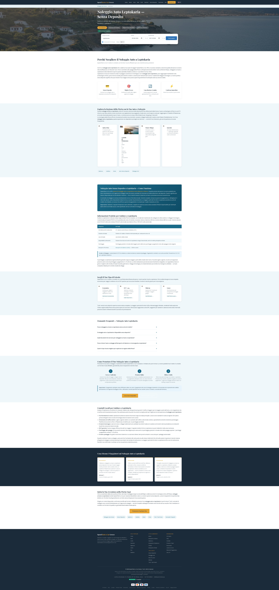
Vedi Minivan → (149, 296)
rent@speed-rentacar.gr (159, 577)
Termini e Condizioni (160, 587)
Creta (134, 2)
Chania (150, 545)
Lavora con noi (170, 547)
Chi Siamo (169, 536)
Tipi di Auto (160, 2)
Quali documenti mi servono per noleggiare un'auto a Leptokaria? (115, 338)
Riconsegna (151, 35)
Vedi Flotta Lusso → (172, 296)
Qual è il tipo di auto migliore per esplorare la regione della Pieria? (116, 348)
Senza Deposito (153, 2)
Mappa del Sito (173, 587)
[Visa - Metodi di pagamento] (133, 585)
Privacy (148, 587)
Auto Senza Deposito (124, 171)
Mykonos (132, 545)
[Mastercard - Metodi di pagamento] (137, 585)
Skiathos (132, 552)
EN (180, 2)
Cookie (153, 587)
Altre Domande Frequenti (148, 395)
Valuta (117, 42)
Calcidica (108, 171)
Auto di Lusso (152, 557)
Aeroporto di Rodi (153, 547)
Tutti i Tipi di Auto (158, 517)
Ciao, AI (168, 552)
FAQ (166, 2)
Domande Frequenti (170, 517)
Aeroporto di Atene (153, 538)
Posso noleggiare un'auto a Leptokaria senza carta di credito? (114, 327)
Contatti (168, 541)
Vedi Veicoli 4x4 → (128, 297)
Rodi (138, 2)
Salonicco (101, 171)
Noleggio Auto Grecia (109, 517)
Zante (131, 547)
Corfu (141, 2)
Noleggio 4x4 (135, 171)
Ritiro (132, 35)
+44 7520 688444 (148, 577)
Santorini (146, 2)
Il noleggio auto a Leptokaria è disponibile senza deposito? (113, 332)
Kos (131, 550)
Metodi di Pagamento (172, 550)
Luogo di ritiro (106, 35)
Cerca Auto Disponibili (130, 395)
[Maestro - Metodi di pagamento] (141, 585)
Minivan (150, 560)
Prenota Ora (171, 2)
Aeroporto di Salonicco (154, 543)
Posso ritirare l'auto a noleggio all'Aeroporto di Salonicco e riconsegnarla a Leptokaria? (121, 343)
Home (126, 2)
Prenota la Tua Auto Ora (139, 511)
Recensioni (169, 545)
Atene (130, 2)
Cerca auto (171, 38)
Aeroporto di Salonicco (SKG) (123, 247)
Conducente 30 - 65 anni (109, 42)
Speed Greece (105, 2)
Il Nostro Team (170, 543)
